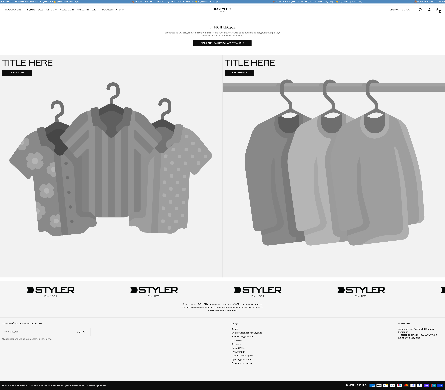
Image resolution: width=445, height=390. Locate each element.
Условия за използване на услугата (88, 385)
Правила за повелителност (16, 385)
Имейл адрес (11, 331)
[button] (420, 9)
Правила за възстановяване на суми (50, 385)
